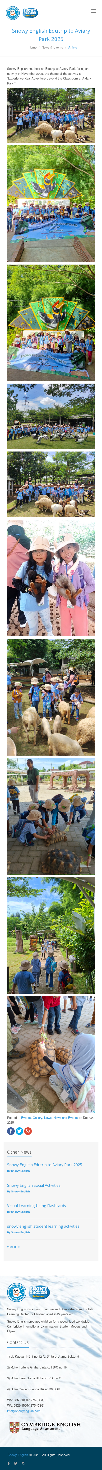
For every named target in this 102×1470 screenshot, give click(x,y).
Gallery (37, 1117)
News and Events (66, 1117)
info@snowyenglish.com (24, 1410)
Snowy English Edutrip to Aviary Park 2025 (44, 1164)
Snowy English (18, 1454)
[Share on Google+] (28, 1131)
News (48, 1117)
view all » (13, 1246)
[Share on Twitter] (19, 1131)
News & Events (52, 47)
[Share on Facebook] (11, 1131)
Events (26, 1117)
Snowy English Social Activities (33, 1185)
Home (32, 47)
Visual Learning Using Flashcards (36, 1205)
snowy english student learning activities (43, 1226)
